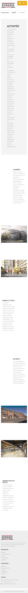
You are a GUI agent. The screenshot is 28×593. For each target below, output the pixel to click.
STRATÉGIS (3, 560)
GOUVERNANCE (4, 558)
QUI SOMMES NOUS (5, 554)
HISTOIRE (3, 556)
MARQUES (3, 552)
